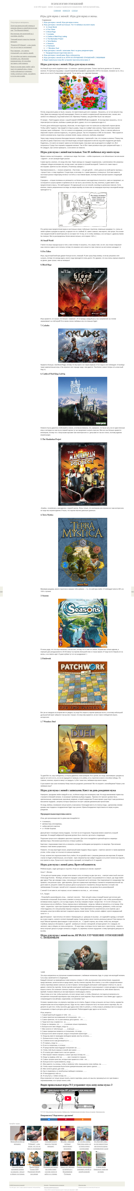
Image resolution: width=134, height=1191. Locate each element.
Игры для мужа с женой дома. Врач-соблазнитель (62, 55)
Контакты (46, 1185)
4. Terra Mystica (51, 41)
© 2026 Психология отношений (17, 1185)
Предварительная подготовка (77, 1112)
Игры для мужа (50, 1112)
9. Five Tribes (50, 29)
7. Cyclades (50, 34)
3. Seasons (50, 43)
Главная (57, 10)
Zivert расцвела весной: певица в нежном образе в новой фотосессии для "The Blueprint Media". (24, 28)
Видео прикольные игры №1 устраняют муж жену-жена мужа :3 (67, 60)
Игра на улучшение (90, 1112)
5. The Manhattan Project (54, 39)
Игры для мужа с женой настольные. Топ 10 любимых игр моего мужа (69, 25)
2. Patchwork (50, 46)
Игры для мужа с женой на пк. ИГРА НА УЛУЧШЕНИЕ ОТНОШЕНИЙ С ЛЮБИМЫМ (74, 57)
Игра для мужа (58, 1112)
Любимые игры (66, 1112)
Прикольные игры (100, 1112)
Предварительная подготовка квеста (59, 53)
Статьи (75, 10)
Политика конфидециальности (51, 1187)
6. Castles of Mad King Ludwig (56, 36)
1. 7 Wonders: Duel (52, 48)
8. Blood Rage (51, 32)
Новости (66, 10)
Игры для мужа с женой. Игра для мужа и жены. (61, 22)
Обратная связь (82, 1185)
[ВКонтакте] (49, 1119)
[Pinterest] (65, 1119)
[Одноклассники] (82, 1119)
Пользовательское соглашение (56, 1185)
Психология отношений (67, 3)
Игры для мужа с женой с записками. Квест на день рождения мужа (68, 50)
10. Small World (51, 27)
